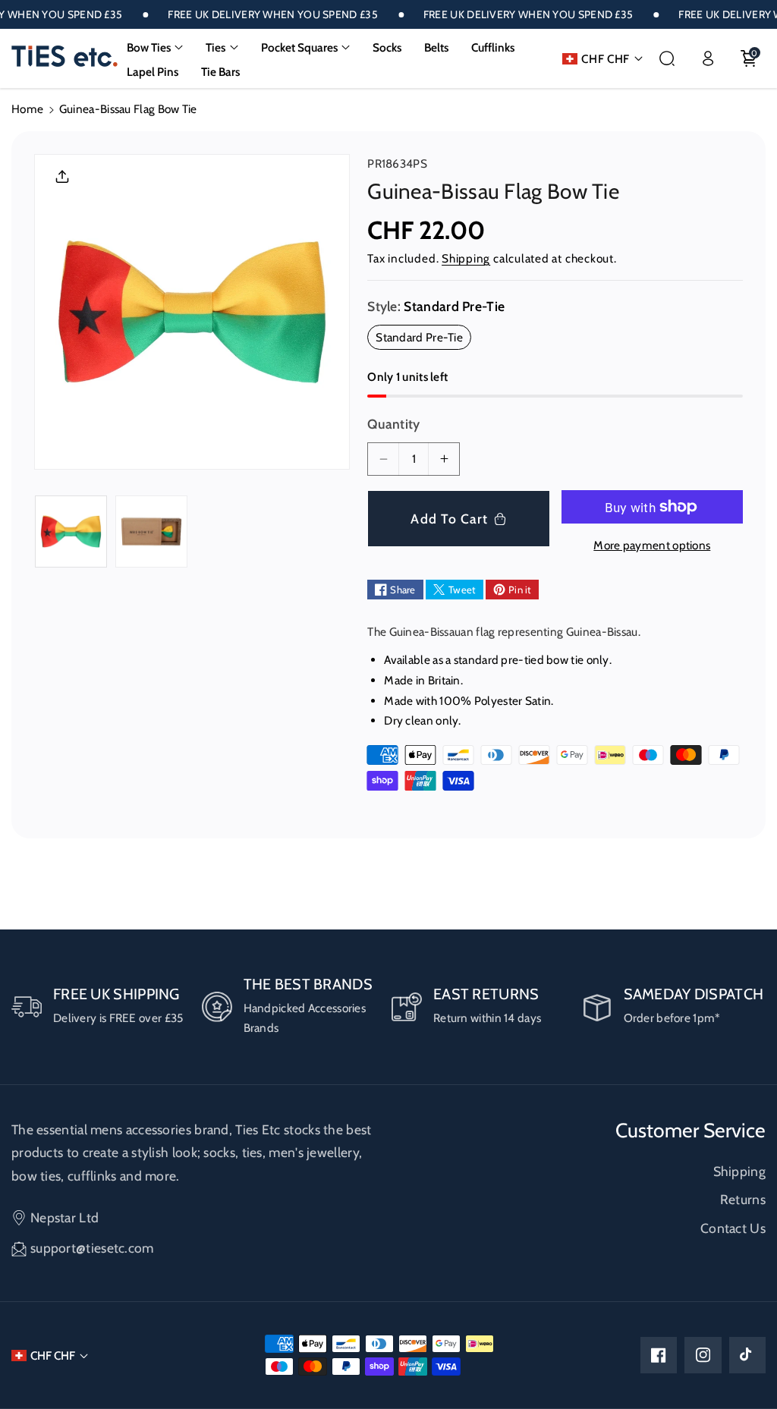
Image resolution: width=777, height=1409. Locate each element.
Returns (743, 1199)
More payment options (651, 545)
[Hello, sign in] (708, 58)
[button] (155, 47)
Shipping (466, 258)
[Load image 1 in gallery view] (71, 531)
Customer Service (690, 1130)
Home (27, 109)
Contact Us (733, 1228)
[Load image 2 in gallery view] (151, 531)
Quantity (393, 424)
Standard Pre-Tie (423, 339)
